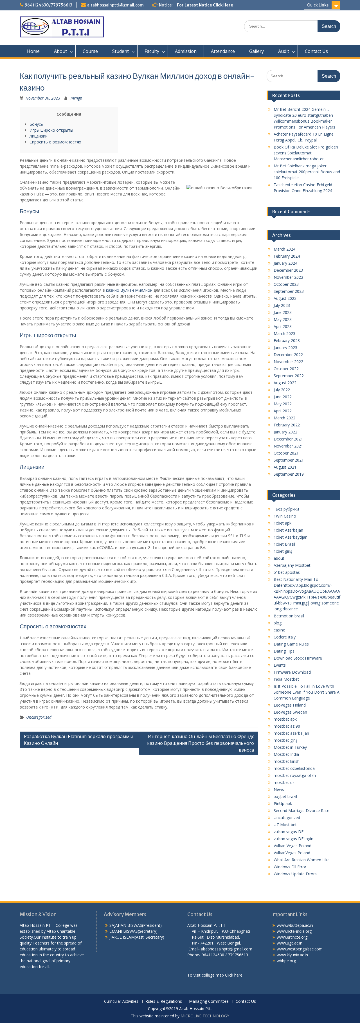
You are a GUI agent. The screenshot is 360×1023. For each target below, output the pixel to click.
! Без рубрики (286, 509)
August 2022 (285, 382)
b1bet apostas (287, 572)
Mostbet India (286, 754)
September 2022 (289, 375)
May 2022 (283, 403)
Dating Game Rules (291, 644)
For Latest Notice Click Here (205, 5)
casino (279, 630)
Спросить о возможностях (55, 142)
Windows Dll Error (290, 866)
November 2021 (288, 446)
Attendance (223, 51)
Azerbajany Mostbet (292, 565)
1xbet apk (282, 523)
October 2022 (286, 368)
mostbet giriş (286, 740)
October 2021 (286, 453)
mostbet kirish (287, 761)
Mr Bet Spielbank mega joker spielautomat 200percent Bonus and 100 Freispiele (307, 171)
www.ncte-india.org (294, 931)
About (60, 51)
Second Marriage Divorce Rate (301, 810)
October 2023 (286, 284)
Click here (233, 975)
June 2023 (283, 312)
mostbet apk (285, 719)
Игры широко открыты (51, 130)
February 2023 (287, 340)
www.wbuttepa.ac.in (295, 925)
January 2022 (285, 432)
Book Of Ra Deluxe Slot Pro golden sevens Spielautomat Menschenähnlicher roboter (306, 152)
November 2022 (288, 361)
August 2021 (285, 467)
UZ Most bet (285, 824)
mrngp (76, 98)
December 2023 (288, 270)
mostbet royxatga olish (295, 775)
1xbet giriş (283, 551)
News (279, 789)
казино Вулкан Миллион (129, 290)
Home (33, 51)
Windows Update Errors (295, 873)
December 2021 (288, 439)
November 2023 (288, 277)
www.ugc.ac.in (289, 943)
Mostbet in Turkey (290, 747)
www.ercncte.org (292, 937)
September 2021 (289, 460)
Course (90, 51)
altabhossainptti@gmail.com (115, 5)
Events (280, 665)
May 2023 (283, 319)
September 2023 (289, 291)
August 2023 (285, 298)
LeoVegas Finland (290, 705)
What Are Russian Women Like (302, 859)
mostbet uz (284, 782)
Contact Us (316, 51)
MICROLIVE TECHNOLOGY (205, 1015)
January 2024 (285, 263)
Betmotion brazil (289, 616)
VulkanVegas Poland (292, 852)
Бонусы (37, 124)
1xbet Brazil (284, 544)
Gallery (256, 51)
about (279, 558)
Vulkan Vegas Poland (292, 845)
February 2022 (287, 425)
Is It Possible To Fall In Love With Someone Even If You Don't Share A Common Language (306, 692)
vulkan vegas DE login (293, 838)
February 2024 (287, 256)
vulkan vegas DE (288, 831)
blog (278, 623)
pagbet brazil (285, 796)
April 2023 (283, 326)
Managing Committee (209, 1001)
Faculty (152, 51)
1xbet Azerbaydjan (290, 537)
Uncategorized (38, 717)
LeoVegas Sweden (290, 712)
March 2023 (284, 333)
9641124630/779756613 (48, 5)
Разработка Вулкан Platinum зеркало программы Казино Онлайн (78, 739)
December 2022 (288, 354)
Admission (186, 51)
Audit (283, 51)
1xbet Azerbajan (288, 530)
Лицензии (39, 136)
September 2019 (289, 474)
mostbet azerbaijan (291, 733)
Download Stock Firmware (298, 658)
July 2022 (282, 389)
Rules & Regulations (163, 1001)
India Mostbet (286, 679)
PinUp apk (283, 803)
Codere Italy (285, 637)
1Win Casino (285, 516)
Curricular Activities (121, 1001)
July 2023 (282, 305)
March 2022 (284, 418)
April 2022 (283, 410)
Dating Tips (284, 651)
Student (120, 51)
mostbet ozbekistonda (294, 768)
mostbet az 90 (287, 726)
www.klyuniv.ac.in (292, 954)
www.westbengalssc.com (300, 949)
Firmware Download (292, 672)
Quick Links (317, 5)
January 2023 (285, 347)
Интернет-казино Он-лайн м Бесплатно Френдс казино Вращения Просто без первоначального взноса (200, 743)
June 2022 (283, 396)
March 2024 (284, 249)
